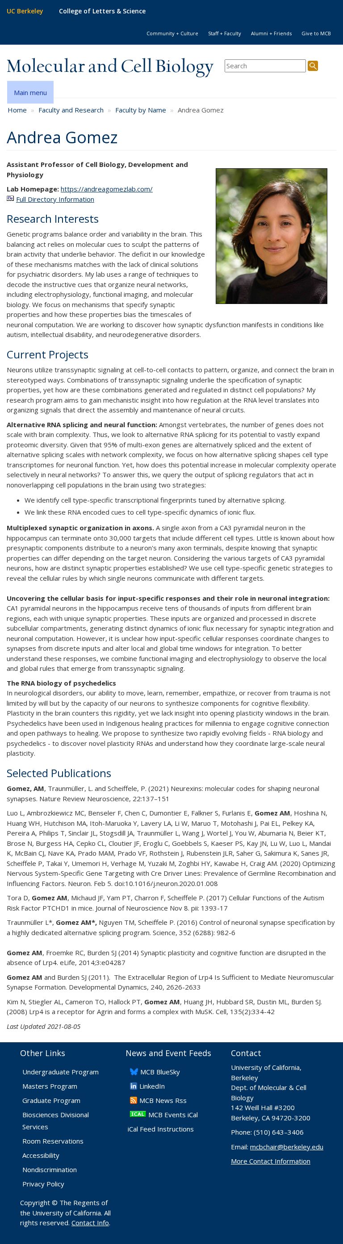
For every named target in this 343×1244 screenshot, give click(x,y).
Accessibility (40, 1155)
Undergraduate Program (60, 1071)
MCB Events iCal (173, 1114)
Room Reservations (53, 1140)
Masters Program (49, 1086)
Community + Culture (172, 33)
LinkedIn (152, 1086)
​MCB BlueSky (160, 1071)
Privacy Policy (43, 1183)
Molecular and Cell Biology (110, 67)
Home (17, 109)
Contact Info (90, 1222)
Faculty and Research (71, 109)
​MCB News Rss (163, 1100)
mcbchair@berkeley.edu (286, 1146)
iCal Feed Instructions (161, 1128)
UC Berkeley (25, 11)
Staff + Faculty (224, 33)
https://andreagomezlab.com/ (107, 188)
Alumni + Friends (271, 33)
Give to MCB (316, 33)
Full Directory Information (55, 199)
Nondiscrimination (49, 1169)
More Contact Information (270, 1161)
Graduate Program (51, 1100)
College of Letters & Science (102, 11)
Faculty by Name (140, 109)
